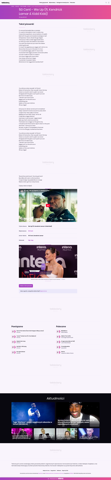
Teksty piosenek (23, 6)
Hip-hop (28, 6)
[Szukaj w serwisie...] (106, 2)
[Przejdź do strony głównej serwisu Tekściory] (5, 3)
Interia (12, 6)
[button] (43, 2)
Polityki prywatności (49, 473)
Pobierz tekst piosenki (26, 286)
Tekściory (17, 6)
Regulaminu (40, 473)
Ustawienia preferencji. (59, 473)
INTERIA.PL (72, 473)
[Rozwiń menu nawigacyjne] (108, 2)
